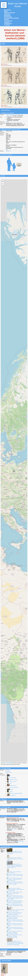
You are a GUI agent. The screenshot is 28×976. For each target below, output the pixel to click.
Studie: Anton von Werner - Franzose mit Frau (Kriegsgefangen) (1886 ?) (14, 913)
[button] (14, 470)
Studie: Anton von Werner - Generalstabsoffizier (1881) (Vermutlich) (14, 879)
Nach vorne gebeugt (13, 787)
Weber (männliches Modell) (16, 793)
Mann (10, 783)
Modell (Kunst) (13, 785)
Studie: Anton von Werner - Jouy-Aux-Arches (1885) (15, 910)
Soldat (11, 789)
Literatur (4, 816)
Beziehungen (8, 16)
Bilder (6, 11)
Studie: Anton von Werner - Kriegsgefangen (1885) (15, 905)
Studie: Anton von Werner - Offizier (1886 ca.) (14, 872)
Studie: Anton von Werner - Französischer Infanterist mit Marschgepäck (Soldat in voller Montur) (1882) (15, 897)
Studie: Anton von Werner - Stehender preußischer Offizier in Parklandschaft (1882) (15, 901)
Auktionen (7, 22)
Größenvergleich (7, 155)
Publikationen (8, 23)
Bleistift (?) (8, 151)
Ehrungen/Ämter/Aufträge (11, 18)
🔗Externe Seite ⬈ (14, 829)
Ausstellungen (8, 20)
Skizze (8, 769)
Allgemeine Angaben (8, 113)
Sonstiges (7, 25)
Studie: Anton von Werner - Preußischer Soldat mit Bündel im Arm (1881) (15, 883)
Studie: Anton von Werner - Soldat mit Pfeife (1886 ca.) (15, 875)
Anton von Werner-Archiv (18, 5)
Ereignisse (7, 14)
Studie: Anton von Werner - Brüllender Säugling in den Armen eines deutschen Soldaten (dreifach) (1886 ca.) (14, 866)
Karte (3, 175)
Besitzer (6, 19)
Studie (8, 771)
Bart (10, 775)
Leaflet (3, 762)
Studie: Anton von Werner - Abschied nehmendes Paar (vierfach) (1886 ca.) (15, 859)
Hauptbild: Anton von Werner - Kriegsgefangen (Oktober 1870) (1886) (14, 852)
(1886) (7, 121)
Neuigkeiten (7, 10)
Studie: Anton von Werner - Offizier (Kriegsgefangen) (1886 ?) (15, 921)
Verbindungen (6, 846)
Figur (7, 773)
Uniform (10, 791)
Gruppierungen (6, 768)
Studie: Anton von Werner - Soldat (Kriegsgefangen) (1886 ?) (15, 928)
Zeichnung (9, 772)
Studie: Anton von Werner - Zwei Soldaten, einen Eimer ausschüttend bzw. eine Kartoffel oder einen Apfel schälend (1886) (15, 943)
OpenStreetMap (10, 762)
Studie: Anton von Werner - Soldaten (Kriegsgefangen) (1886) (14, 932)
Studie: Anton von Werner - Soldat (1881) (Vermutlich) (14, 893)
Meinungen (7, 15)
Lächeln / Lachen (12, 781)
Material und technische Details (11, 129)
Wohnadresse (13, 795)
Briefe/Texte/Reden (9, 12)
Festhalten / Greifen (13, 779)
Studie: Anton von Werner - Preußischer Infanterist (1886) (15, 924)
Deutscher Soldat (12, 777)
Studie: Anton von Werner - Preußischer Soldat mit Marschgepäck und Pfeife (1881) (15, 889)
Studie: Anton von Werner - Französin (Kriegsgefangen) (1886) (14, 917)
